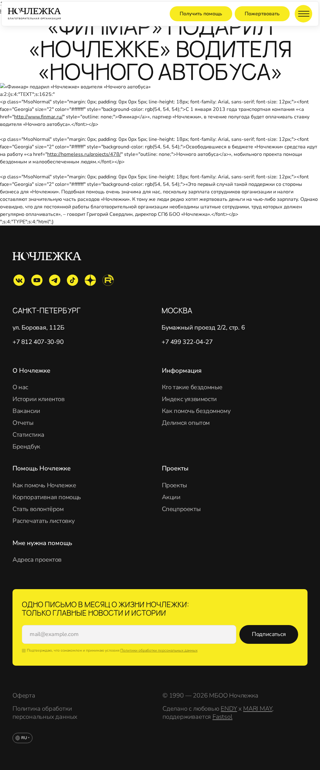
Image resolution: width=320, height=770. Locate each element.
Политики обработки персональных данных (159, 650)
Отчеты (23, 423)
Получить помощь (201, 13)
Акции (171, 497)
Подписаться (269, 634)
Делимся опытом (186, 423)
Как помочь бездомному (196, 411)
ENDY (229, 708)
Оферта (23, 696)
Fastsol (222, 717)
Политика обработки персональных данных (44, 713)
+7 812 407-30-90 (38, 342)
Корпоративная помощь (46, 497)
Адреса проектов (37, 560)
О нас (20, 387)
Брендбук (26, 447)
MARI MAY (257, 708)
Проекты (174, 485)
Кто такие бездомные (192, 387)
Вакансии (26, 411)
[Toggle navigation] (303, 13)
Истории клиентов (38, 399)
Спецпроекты (181, 509)
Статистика (28, 435)
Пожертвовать (262, 13)
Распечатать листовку (43, 521)
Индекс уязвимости (189, 399)
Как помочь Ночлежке (44, 485)
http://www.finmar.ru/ (38, 116)
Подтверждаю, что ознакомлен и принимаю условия (112, 650)
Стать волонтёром (38, 509)
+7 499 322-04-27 (187, 342)
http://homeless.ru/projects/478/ (84, 154)
